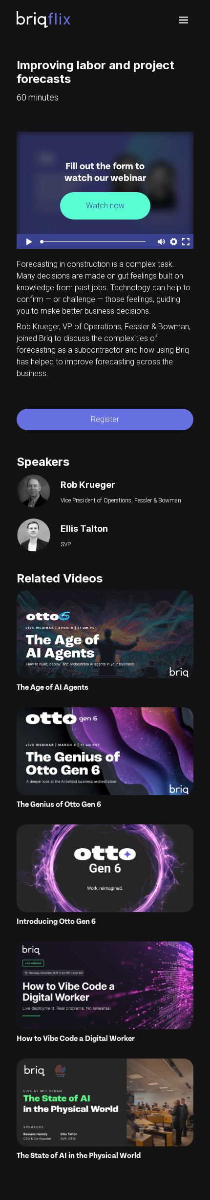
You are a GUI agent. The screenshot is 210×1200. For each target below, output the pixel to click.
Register (105, 419)
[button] (183, 19)
